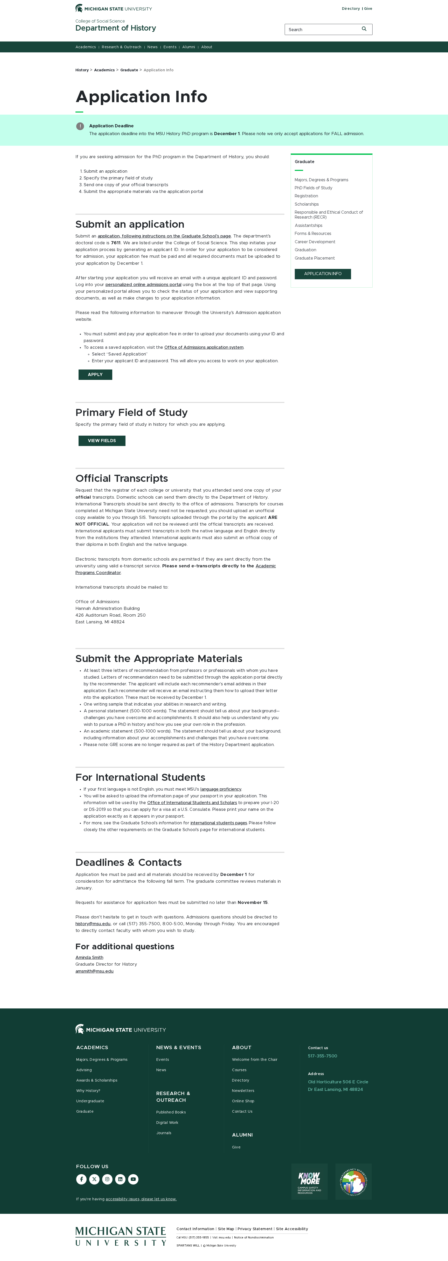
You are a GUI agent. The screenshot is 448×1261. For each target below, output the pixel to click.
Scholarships (307, 204)
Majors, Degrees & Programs (321, 180)
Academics (85, 47)
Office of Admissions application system (203, 347)
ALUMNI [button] (242, 1135)
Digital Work (167, 1123)
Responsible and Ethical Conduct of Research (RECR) (329, 214)
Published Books (171, 1112)
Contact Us (242, 1111)
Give (368, 9)
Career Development (315, 242)
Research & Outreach (122, 47)
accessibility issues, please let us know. (141, 1199)
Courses (239, 1070)
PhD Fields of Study (313, 188)
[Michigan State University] (113, 8)
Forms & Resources (313, 234)
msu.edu (225, 1237)
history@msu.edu (92, 924)
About (207, 47)
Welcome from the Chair (255, 1060)
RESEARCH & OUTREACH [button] (173, 1097)
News (152, 47)
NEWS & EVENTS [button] (179, 1047)
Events (170, 47)
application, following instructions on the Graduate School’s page (164, 236)
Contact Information (195, 1229)
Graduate (304, 162)
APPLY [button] (95, 375)
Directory (351, 9)
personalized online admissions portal (143, 285)
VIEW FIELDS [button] (102, 441)
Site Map (226, 1229)
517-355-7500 (323, 1056)
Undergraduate (90, 1101)
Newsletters (243, 1091)
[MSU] (120, 1034)
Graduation (305, 250)
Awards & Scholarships (96, 1080)
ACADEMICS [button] (92, 1047)
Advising (84, 1070)
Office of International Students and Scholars (192, 803)
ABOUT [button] (242, 1047)
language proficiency (220, 789)
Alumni (188, 47)
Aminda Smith (89, 958)
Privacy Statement (255, 1229)
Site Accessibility (292, 1229)
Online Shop (243, 1101)
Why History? (88, 1091)
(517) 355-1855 (199, 1237)
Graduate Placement (315, 258)
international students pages (219, 823)
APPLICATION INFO (323, 274)
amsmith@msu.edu (94, 971)
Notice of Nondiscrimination (254, 1237)
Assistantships (309, 226)
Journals (163, 1133)
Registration (306, 196)
